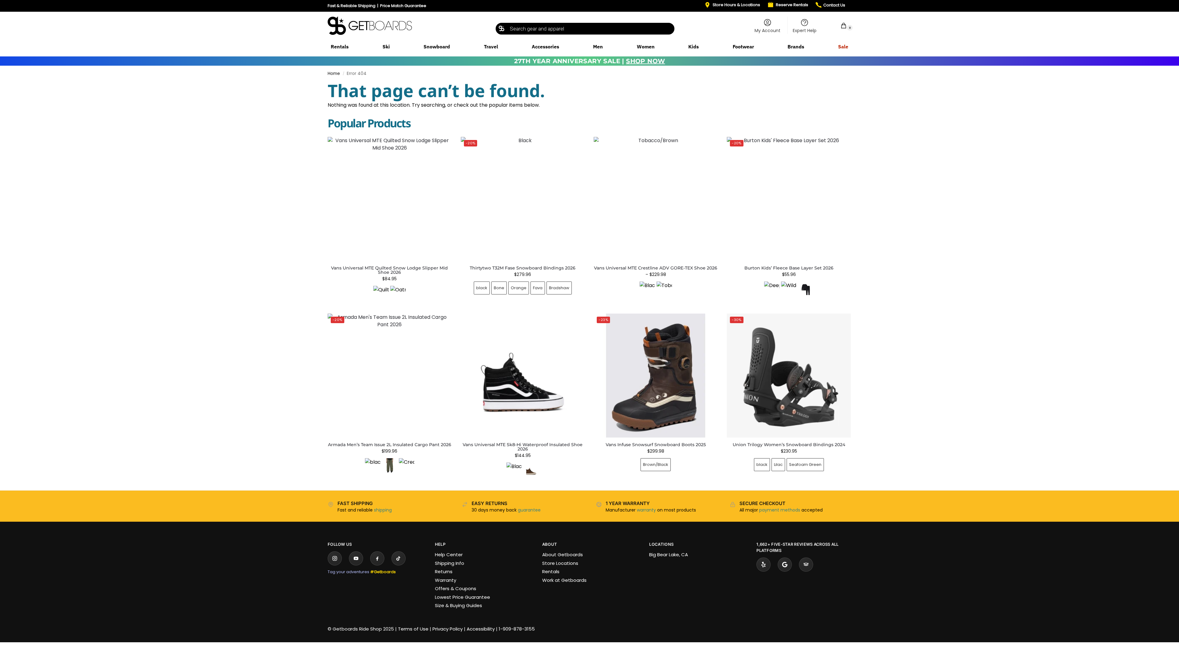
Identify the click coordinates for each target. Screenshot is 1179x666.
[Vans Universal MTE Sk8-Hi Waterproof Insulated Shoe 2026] (523, 376)
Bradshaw (559, 288)
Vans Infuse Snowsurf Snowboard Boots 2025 (656, 444)
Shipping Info (449, 563)
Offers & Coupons (455, 588)
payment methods (779, 510)
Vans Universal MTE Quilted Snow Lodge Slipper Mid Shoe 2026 (389, 270)
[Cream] (406, 466)
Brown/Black (655, 464)
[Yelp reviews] (763, 564)
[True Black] (805, 289)
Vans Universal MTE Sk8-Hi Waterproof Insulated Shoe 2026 (523, 446)
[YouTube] (356, 558)
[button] (839, 25)
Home (334, 73)
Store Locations (560, 563)
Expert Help (805, 30)
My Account (767, 30)
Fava (537, 288)
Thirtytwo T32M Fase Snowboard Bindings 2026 (522, 268)
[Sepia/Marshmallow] (531, 470)
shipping (383, 510)
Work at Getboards (564, 580)
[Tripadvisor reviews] (806, 564)
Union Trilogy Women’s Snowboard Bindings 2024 (789, 444)
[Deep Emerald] (772, 289)
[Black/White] (514, 470)
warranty (646, 510)
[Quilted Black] (381, 293)
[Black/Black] (647, 289)
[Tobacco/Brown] (664, 289)
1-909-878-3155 (517, 629)
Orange (518, 288)
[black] (372, 466)
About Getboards (562, 554)
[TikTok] (398, 558)
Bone (499, 288)
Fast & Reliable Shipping (351, 6)
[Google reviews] (785, 564)
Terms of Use (413, 629)
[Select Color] (390, 294)
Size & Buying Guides (458, 605)
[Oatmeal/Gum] (398, 293)
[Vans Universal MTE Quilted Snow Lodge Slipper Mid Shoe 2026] (390, 199)
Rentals (550, 571)
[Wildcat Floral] (788, 289)
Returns (443, 571)
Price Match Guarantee (403, 6)
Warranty (445, 580)
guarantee (529, 510)
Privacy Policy (447, 629)
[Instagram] (335, 558)
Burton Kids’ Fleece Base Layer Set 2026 (788, 268)
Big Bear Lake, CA (668, 554)
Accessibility (481, 629)
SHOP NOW (645, 61)
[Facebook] (377, 558)
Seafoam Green (805, 464)
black (481, 288)
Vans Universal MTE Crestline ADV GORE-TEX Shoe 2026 (655, 268)
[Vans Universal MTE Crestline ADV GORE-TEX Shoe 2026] (656, 199)
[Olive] (389, 466)
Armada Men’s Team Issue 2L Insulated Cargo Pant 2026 (389, 444)
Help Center (449, 554)
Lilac (778, 464)
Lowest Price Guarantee (462, 597)
